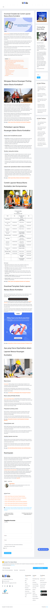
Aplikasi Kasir (35, 594)
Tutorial (26, 584)
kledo (31, 507)
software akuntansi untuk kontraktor (10, 469)
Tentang (26, 578)
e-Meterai (34, 600)
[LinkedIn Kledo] (12, 586)
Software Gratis (42, 578)
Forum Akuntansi (43, 584)
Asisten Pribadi (35, 596)
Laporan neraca (7, 33)
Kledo (47, 606)
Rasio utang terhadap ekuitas (9, 398)
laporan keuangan (7, 508)
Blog (25, 580)
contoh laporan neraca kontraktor (11, 507)
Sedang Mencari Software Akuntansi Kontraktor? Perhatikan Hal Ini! (20, 343)
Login (26, 594)
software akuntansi (14, 508)
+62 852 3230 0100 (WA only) (8, 579)
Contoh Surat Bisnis (43, 582)
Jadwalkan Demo (28, 589)
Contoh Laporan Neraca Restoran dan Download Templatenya (19, 177)
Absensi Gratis (42, 587)
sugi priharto (12, 483)
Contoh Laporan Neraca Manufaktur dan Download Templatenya (19, 122)
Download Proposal (28, 593)
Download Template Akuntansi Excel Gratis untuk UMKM (42, 95)
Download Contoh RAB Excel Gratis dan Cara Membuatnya (42, 111)
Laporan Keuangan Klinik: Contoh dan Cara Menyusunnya (41, 139)
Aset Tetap (34, 587)
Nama (5, 535)
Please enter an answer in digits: (9, 546)
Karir (26, 582)
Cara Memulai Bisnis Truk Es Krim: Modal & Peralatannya (42, 144)
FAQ (25, 596)
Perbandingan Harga (36, 578)
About (5, 481)
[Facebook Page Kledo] (2, 586)
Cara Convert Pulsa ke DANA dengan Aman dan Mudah (42, 128)
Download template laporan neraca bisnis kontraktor (18, 299)
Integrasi (34, 593)
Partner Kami (27, 591)
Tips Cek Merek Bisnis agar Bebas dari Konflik (42, 123)
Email (5, 540)
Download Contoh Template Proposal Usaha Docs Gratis (41, 106)
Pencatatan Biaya (35, 584)
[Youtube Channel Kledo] (9, 586)
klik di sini (13, 565)
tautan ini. (18, 478)
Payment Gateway (35, 598)
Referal (34, 591)
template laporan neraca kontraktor (24, 508)
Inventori (34, 589)
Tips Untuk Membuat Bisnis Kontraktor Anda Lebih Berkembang (19, 448)
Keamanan (26, 587)
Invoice (34, 580)
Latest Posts (10, 481)
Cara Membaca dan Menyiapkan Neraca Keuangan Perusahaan (19, 392)
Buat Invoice (42, 580)
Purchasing (34, 582)
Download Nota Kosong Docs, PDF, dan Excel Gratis (42, 100)
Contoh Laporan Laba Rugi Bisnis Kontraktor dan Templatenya (19, 281)
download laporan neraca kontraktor (23, 507)
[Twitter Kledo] (7, 586)
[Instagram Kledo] (4, 586)
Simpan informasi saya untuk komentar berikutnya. (14, 544)
